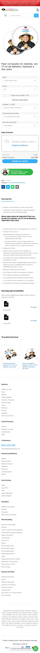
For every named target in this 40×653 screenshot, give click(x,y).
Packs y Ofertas (6, 595)
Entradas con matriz (7, 429)
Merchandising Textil (7, 545)
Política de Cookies (7, 587)
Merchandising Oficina (8, 553)
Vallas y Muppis (6, 461)
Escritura (4, 527)
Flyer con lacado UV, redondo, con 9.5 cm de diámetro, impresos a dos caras (29, 366)
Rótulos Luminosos (7, 464)
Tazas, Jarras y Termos (8, 564)
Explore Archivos (20, 145)
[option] (10, 357)
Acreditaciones (5, 432)
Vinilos (3, 485)
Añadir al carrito (20, 161)
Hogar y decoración (7, 535)
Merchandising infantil (7, 548)
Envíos (3, 579)
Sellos (3, 434)
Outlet (3, 556)
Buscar (36, 15)
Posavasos (4, 512)
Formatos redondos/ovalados (16, 182)
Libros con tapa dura (7, 415)
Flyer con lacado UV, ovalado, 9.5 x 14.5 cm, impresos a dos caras (10, 365)
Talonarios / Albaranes (7, 400)
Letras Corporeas (6, 471)
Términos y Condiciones (8, 584)
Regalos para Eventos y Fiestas (10, 559)
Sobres (3, 405)
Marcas (3, 543)
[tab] (7, 199)
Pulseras (4, 426)
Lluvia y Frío (5, 540)
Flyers (3, 392)
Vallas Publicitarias (6, 493)
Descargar (34, 307)
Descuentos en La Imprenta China (11, 592)
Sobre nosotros (5, 590)
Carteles (3, 394)
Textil (2, 490)
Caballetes (4, 466)
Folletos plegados (6, 397)
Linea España (5, 538)
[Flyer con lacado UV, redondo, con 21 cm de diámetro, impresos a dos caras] (3, 187)
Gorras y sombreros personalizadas (12, 530)
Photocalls (4, 469)
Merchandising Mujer (7, 551)
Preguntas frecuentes (7, 576)
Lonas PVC (4, 488)
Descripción (6, 199)
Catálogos (4, 413)
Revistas (3, 410)
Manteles (4, 509)
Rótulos (3, 474)
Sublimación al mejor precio (9, 561)
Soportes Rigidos (6, 495)
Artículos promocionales (8, 524)
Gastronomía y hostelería (8, 514)
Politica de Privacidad (7, 582)
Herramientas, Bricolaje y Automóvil (11, 532)
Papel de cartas (6, 402)
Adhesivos (4, 408)
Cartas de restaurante (7, 506)
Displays (3, 458)
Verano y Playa (5, 567)
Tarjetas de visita (6, 389)
